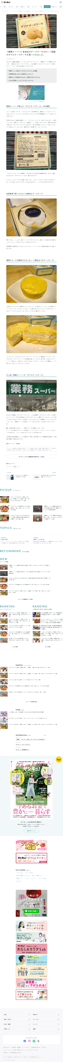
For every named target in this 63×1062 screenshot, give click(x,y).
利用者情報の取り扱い (36, 1047)
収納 (28, 6)
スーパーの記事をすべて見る (25, 599)
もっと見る (15, 646)
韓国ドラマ (39, 875)
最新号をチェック (31, 831)
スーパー (47, 6)
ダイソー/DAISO (29, 872)
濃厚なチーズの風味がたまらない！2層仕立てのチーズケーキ (24, 77)
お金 (17, 6)
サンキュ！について (7, 1050)
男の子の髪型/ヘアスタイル (23, 875)
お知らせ (44, 1047)
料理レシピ (54, 6)
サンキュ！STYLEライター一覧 (30, 1050)
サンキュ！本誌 (42, 878)
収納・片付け (7, 1019)
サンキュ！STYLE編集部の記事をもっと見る (31, 457)
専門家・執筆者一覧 (17, 1050)
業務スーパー (17, 466)
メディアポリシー (26, 1047)
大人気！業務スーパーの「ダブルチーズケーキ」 (21, 80)
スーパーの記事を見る (31, 701)
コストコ (27, 878)
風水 (33, 875)
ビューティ (34, 6)
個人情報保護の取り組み (15, 1052)
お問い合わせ (6, 1047)
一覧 (44, 735)
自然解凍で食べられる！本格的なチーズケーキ (21, 74)
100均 (41, 6)
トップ (3, 11)
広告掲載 (14, 1047)
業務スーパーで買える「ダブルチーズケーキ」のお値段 (23, 71)
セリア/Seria (20, 872)
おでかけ (19, 881)
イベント (34, 878)
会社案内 (5, 1052)
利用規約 (19, 1047)
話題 (61, 6)
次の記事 (54, 472)
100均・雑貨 (7, 1024)
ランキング (10, 6)
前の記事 (9, 472)
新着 (5, 6)
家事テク (23, 6)
